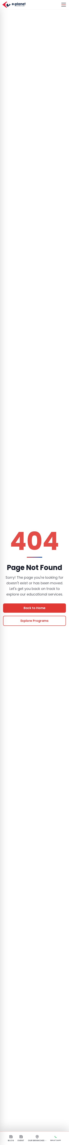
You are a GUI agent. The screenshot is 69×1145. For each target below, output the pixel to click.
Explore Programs (34, 621)
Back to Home (34, 608)
